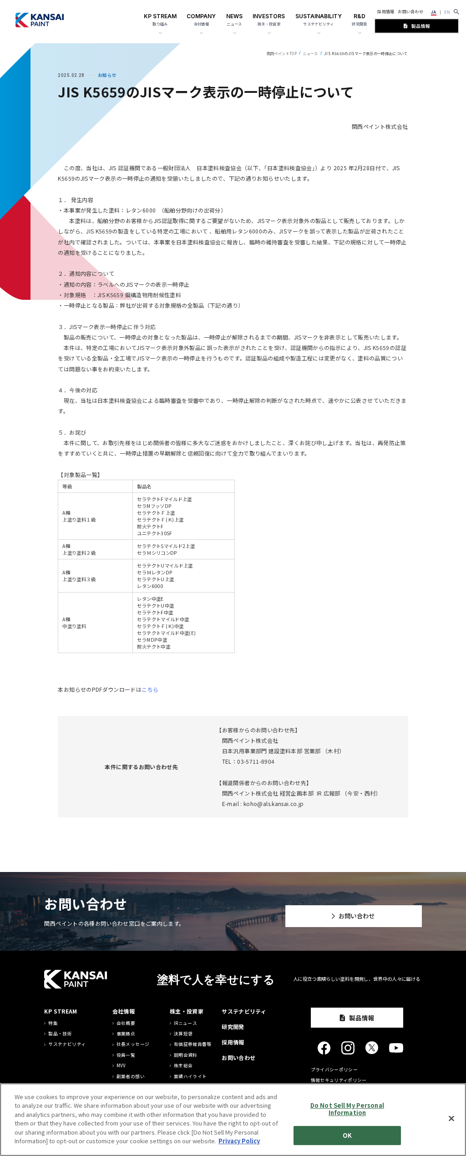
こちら (150, 689)
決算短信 (183, 1034)
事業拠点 (125, 1034)
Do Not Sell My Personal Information (347, 1109)
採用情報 (385, 12)
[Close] (451, 1118)
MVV (121, 1066)
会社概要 (125, 1023)
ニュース (310, 53)
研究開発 (233, 1026)
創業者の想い (130, 1077)
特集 (53, 1023)
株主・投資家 (186, 1011)
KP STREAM (60, 1011)
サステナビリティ (67, 1044)
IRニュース (185, 1023)
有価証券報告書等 (193, 1044)
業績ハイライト (190, 1077)
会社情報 (123, 1011)
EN (447, 12)
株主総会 (183, 1066)
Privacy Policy (239, 1140)
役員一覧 (125, 1055)
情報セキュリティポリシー (339, 1080)
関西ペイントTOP (282, 53)
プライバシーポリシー (334, 1069)
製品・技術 (60, 1034)
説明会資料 (186, 1055)
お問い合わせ (410, 12)
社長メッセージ (133, 1044)
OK (347, 1135)
